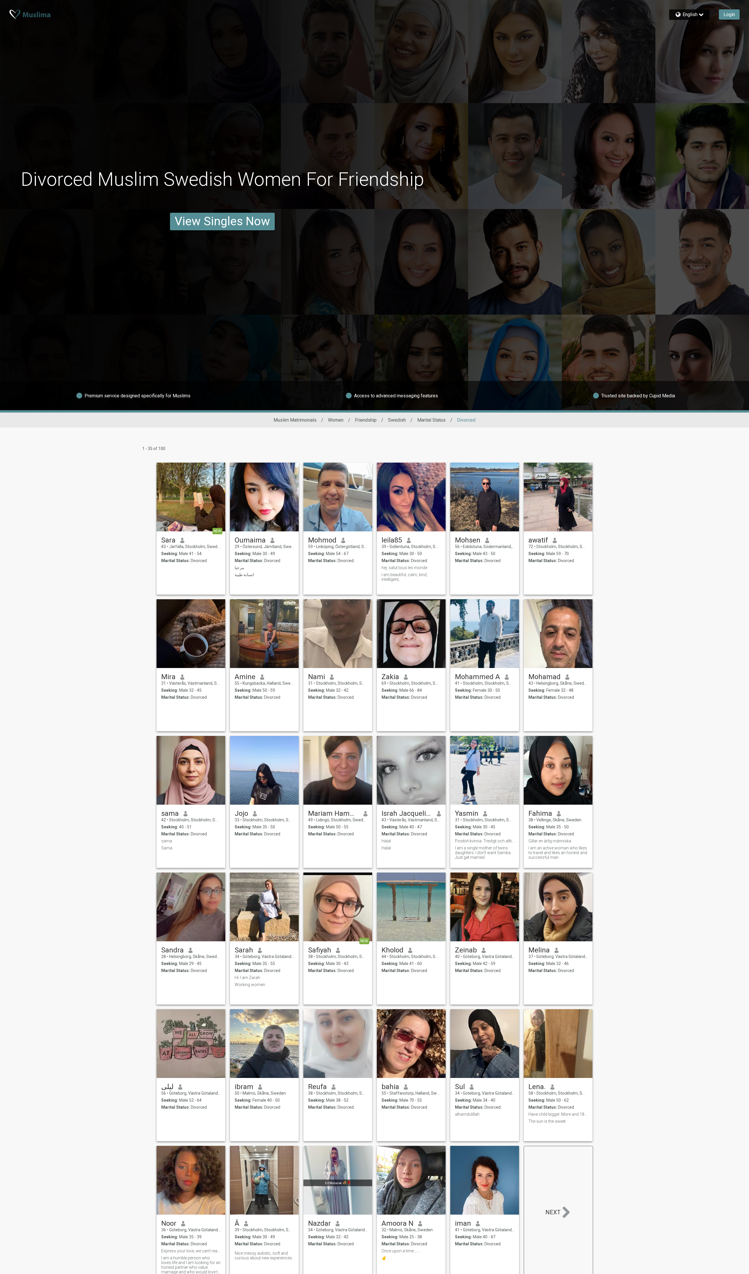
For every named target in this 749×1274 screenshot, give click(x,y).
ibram (244, 1087)
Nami (316, 677)
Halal (386, 841)
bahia (390, 1087)
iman (463, 1223)
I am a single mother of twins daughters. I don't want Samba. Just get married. (483, 853)
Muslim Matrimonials (295, 420)
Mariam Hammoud (333, 813)
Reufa (317, 1087)
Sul (460, 1087)
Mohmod (322, 540)
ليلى (167, 1087)
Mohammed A (477, 677)
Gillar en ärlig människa (549, 841)
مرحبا (239, 567)
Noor (168, 1223)
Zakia (390, 677)
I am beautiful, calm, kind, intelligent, (404, 577)
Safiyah (319, 950)
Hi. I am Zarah (247, 977)
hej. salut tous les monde (404, 567)
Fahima (540, 813)
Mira (168, 677)
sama (170, 813)
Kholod (392, 950)
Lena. (537, 1087)
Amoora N (397, 1223)
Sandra (172, 950)
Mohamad (544, 677)
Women (335, 420)
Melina (539, 950)
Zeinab (466, 950)
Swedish (397, 420)
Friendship (366, 420)
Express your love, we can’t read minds (191, 1251)
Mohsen (467, 540)
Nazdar (319, 1223)
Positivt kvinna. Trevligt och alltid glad (484, 841)
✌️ (384, 1258)
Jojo (241, 813)
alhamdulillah (467, 1114)
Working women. (250, 984)
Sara (168, 540)
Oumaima (250, 540)
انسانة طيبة (244, 574)
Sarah (244, 950)
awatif (538, 540)
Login (729, 14)
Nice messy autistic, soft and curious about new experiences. (264, 1255)
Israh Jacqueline (407, 813)
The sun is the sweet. (547, 1121)
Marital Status (431, 420)
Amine (245, 677)
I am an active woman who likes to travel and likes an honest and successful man (557, 853)
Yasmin (466, 813)
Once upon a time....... (401, 1251)
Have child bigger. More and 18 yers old (558, 1114)
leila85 (392, 540)
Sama (166, 848)
